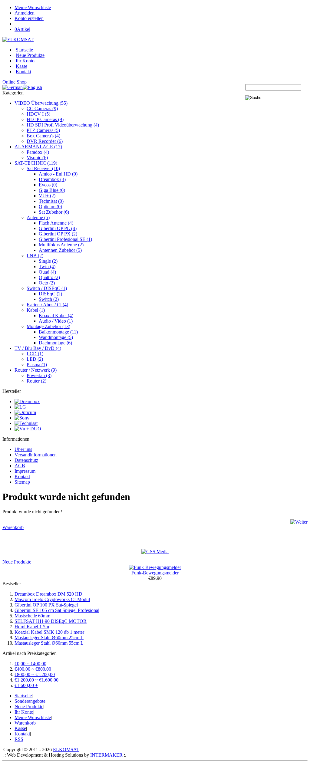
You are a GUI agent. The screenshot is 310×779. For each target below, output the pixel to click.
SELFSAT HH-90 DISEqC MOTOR (51, 621)
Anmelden (25, 12)
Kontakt (23, 71)
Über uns (23, 449)
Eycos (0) (48, 184)
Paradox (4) (38, 152)
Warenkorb (13, 527)
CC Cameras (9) (42, 108)
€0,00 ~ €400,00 (30, 663)
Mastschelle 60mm (32, 615)
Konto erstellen (29, 18)
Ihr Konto (25, 60)
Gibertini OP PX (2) (58, 233)
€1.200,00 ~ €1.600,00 (36, 679)
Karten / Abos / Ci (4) (47, 304)
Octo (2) (47, 282)
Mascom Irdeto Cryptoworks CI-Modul (52, 599)
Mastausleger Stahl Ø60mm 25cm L (49, 637)
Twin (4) (47, 266)
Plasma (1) (37, 364)
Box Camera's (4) (43, 135)
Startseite (24, 49)
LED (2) (35, 359)
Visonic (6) (37, 157)
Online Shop (14, 81)
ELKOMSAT (66, 749)
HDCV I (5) (38, 114)
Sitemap (22, 482)
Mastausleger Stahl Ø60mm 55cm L (49, 643)
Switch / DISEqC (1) (47, 288)
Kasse (21, 66)
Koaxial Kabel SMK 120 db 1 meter (49, 632)
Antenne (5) (38, 217)
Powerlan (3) (39, 375)
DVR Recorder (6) (45, 141)
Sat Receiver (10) (43, 168)
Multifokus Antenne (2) (61, 244)
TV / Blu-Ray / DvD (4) (38, 348)
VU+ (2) (47, 195)
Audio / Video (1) (56, 321)
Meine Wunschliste (33, 7)
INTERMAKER (106, 755)
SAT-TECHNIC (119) (36, 163)
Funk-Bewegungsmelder (155, 572)
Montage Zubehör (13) (48, 326)
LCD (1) (35, 353)
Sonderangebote (30, 701)
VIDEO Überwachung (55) (41, 103)
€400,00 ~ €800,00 (33, 669)
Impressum (25, 471)
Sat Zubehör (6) (54, 212)
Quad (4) (47, 271)
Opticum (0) (50, 206)
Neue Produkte (30, 55)
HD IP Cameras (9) (45, 119)
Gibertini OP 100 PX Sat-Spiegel (46, 604)
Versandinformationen (36, 454)
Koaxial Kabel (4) (56, 315)
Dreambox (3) (52, 179)
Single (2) (48, 261)
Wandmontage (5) (56, 337)
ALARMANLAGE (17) (38, 146)
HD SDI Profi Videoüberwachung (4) (63, 124)
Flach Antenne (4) (56, 222)
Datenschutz (26, 460)
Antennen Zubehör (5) (60, 250)
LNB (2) (35, 255)
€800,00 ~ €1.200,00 (35, 674)
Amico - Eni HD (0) (58, 173)
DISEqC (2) (50, 293)
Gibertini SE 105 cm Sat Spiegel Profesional (57, 610)
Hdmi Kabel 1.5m (32, 626)
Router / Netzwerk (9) (36, 370)
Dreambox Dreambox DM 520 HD (48, 594)
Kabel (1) (36, 310)
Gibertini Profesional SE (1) (65, 239)
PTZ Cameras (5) (43, 130)
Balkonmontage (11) (58, 331)
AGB (20, 465)
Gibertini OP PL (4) (58, 228)
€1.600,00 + (26, 685)
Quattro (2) (49, 277)
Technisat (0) (51, 201)
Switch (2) (49, 299)
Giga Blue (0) (52, 190)
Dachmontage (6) (55, 342)
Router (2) (36, 380)
